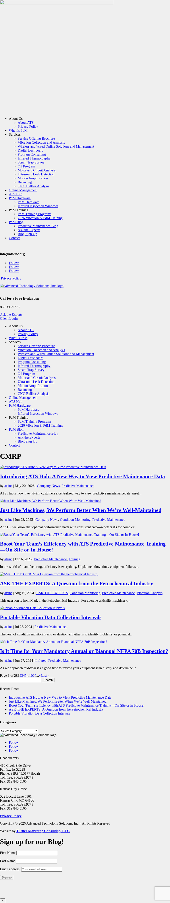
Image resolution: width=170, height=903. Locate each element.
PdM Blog (16, 222)
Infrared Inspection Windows (38, 206)
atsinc (8, 486)
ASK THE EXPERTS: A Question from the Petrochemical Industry (76, 583)
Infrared (40, 660)
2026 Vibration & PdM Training (40, 218)
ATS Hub (15, 194)
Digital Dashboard (30, 150)
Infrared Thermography (34, 158)
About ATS (26, 122)
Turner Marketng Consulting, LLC (43, 831)
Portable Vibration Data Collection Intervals (50, 617)
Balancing (25, 182)
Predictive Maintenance (78, 486)
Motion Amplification (33, 178)
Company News (48, 486)
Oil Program (26, 166)
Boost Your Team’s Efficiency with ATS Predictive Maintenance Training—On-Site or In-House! (76, 705)
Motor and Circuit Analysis (37, 170)
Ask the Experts (29, 230)
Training (74, 559)
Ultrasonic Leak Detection (36, 174)
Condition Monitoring (75, 519)
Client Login (9, 318)
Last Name (7, 861)
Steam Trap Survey (31, 162)
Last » (45, 675)
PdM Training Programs (34, 214)
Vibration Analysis (149, 593)
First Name (7, 853)
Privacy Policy (28, 126)
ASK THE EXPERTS (52, 593)
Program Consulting (32, 154)
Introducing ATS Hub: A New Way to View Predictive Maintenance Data (82, 476)
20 (34, 675)
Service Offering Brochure (36, 138)
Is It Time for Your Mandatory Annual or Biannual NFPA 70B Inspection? (84, 651)
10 (31, 675)
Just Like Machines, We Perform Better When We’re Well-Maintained (80, 510)
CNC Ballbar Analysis (33, 186)
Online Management (23, 190)
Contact (14, 238)
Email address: (10, 869)
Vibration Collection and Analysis (41, 142)
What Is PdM (18, 130)
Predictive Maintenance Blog (38, 226)
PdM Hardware (20, 198)
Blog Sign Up (27, 234)
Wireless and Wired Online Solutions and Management (56, 146)
